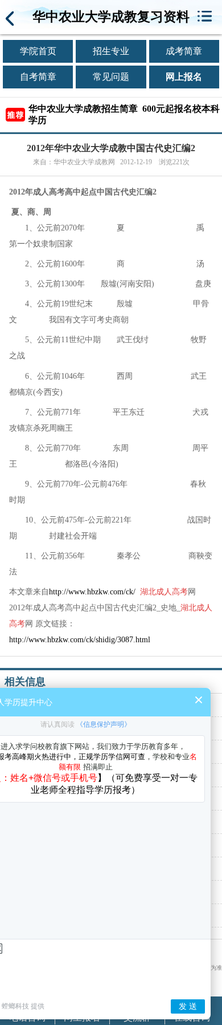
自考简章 (38, 77)
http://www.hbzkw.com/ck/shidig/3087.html (79, 639)
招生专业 (111, 51)
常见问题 (111, 77)
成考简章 (184, 51)
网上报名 (184, 77)
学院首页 (38, 51)
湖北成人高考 (164, 592)
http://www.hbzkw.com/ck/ (92, 592)
